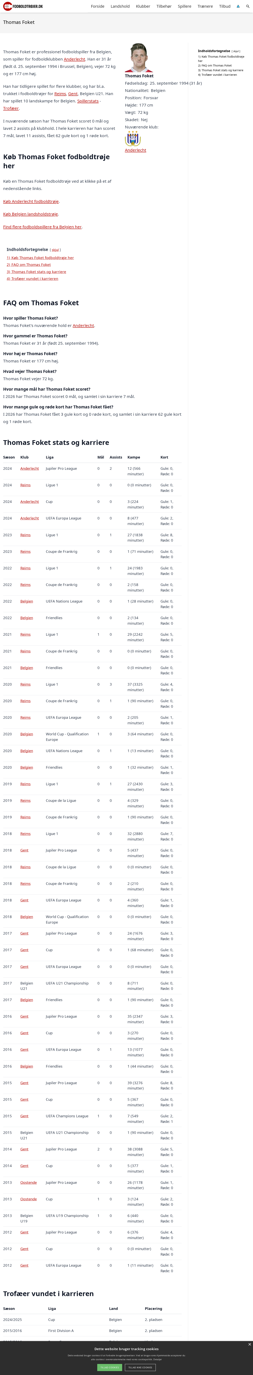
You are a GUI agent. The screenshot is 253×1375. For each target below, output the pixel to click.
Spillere (184, 6)
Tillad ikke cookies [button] (140, 1367)
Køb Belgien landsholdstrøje (30, 214)
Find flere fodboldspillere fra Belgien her (42, 226)
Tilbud (224, 6)
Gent (73, 93)
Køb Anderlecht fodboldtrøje (31, 201)
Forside (97, 6)
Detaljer (157, 1359)
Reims (60, 93)
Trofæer (11, 108)
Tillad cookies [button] (110, 1367)
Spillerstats (88, 101)
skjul (55, 249)
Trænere (205, 6)
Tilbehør (164, 6)
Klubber (143, 6)
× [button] (249, 1344)
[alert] (126, 1358)
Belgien (26, 601)
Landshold (120, 6)
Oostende (28, 1182)
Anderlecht (74, 59)
